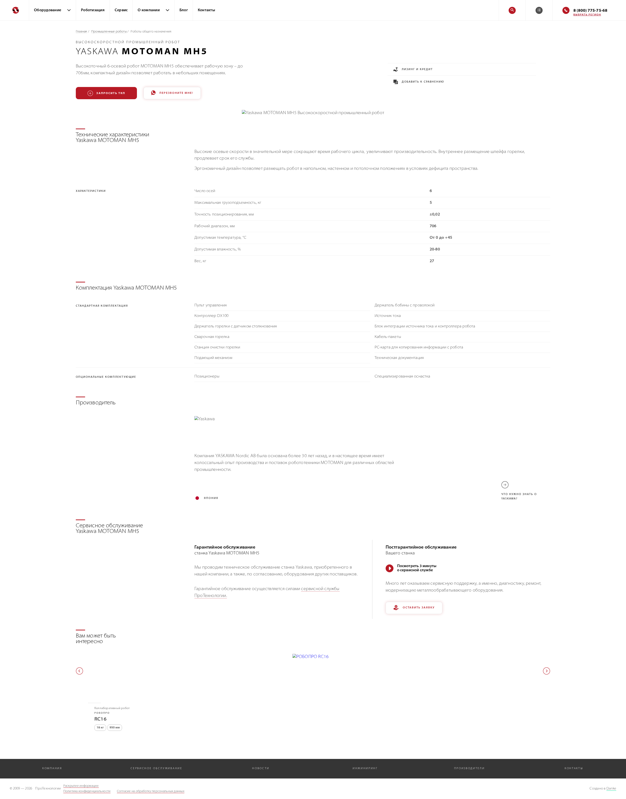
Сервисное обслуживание (156, 768)
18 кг (100, 727)
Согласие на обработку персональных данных (150, 791)
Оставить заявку (419, 607)
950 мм (115, 727)
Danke (611, 788)
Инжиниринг (365, 768)
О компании (149, 10)
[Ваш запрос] (539, 10)
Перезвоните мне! (176, 93)
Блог (183, 10)
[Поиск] (512, 10)
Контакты (206, 10)
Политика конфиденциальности (87, 791)
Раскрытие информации (81, 786)
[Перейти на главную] (14, 10)
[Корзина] (539, 10)
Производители (469, 768)
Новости (260, 768)
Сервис (121, 10)
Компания (52, 768)
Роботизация (93, 10)
